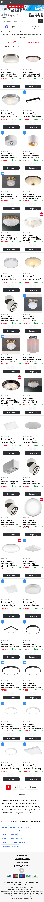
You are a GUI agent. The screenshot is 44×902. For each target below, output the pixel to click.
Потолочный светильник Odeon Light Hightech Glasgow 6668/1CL (33, 155)
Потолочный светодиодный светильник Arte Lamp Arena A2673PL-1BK (10, 685)
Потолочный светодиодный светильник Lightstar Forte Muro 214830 (9, 522)
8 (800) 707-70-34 (36, 16)
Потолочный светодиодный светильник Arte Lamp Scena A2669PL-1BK (10, 644)
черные (12, 827)
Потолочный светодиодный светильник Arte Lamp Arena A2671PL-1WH (32, 726)
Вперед (33, 787)
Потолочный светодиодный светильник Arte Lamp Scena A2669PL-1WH (32, 767)
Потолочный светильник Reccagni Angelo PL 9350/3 (10, 237)
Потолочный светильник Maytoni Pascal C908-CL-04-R (31, 74)
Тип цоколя (12, 821)
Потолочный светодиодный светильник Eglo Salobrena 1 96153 (8, 441)
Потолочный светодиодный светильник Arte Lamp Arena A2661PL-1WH (10, 767)
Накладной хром (23, 827)
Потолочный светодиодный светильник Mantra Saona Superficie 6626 (32, 604)
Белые (4, 827)
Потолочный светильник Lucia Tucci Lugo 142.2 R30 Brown (9, 400)
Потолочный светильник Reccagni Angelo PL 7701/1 (10, 196)
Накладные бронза (9, 835)
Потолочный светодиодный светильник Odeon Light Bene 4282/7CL (9, 155)
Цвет (3, 821)
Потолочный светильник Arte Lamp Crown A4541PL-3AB (32, 196)
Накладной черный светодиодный (15, 838)
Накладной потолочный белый (14, 842)
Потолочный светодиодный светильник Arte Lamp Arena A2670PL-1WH (10, 726)
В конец (22, 794)
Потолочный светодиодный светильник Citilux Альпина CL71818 (8, 278)
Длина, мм (24, 821)
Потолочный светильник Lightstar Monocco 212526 (9, 481)
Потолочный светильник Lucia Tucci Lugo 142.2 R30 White (31, 237)
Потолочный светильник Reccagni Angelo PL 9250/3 (32, 400)
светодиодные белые (10, 846)
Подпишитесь (15, 6)
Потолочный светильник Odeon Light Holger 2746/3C (9, 115)
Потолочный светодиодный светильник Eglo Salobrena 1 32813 (8, 604)
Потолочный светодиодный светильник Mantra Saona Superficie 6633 (32, 563)
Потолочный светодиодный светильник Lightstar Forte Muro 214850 (9, 318)
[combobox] (11, 46)
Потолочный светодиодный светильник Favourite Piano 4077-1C (32, 115)
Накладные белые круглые (29, 831)
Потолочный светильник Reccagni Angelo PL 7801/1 (10, 359)
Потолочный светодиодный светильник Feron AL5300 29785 (30, 522)
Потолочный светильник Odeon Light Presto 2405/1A (9, 74)
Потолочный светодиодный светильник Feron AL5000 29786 (8, 563)
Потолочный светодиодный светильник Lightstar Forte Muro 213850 (31, 481)
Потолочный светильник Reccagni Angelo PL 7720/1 (32, 318)
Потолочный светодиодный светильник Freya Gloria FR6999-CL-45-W (32, 441)
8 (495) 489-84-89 (36, 14)
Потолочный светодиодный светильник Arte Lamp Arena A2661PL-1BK (32, 644)
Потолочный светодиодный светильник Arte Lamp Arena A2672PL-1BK (32, 685)
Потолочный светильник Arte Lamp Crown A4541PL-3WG (32, 278)
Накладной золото (9, 831)
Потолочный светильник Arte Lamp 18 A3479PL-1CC (32, 359)
